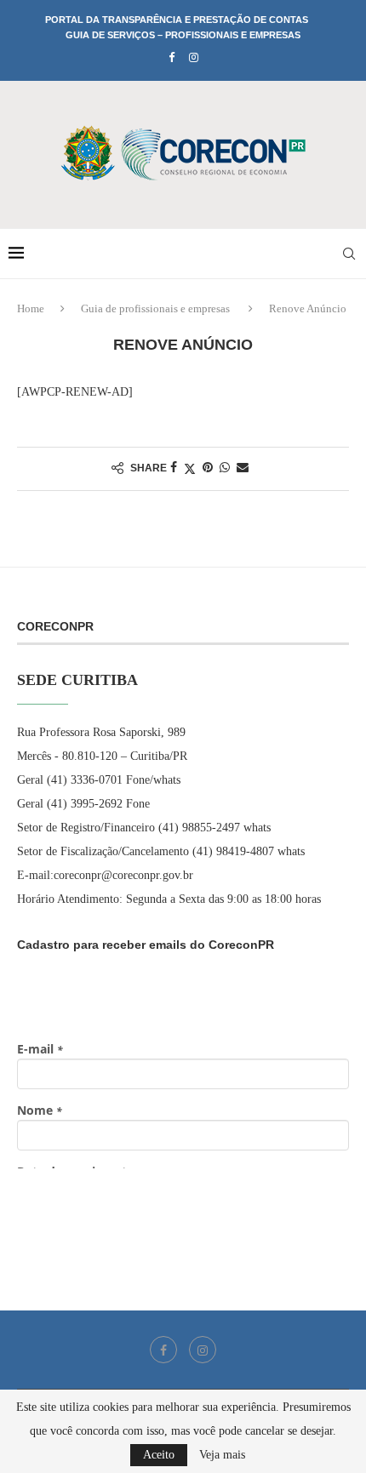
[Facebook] (171, 58)
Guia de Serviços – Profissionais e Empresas (183, 35)
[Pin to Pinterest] (208, 468)
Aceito (158, 1454)
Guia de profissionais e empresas (155, 308)
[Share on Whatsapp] (225, 468)
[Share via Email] (243, 468)
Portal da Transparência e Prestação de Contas (176, 19)
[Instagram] (193, 58)
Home (30, 308)
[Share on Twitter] (190, 469)
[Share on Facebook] (173, 468)
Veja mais (222, 1455)
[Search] (348, 253)
